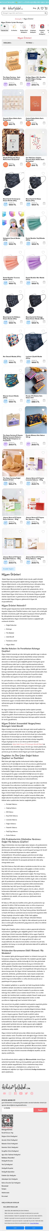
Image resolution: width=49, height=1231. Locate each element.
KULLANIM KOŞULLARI (10, 1207)
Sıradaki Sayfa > (8, 569)
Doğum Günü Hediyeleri (9, 1136)
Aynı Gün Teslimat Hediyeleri (11, 1154)
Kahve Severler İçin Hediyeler (11, 1183)
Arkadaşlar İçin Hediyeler (10, 1179)
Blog (34, 8)
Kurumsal (5, 1196)
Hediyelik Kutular (7, 1161)
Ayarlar (33, 1228)
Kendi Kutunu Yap (7, 1133)
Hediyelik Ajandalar (8, 1172)
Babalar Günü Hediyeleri (10, 1143)
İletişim (4, 1189)
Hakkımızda (5, 1192)
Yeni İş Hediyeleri (7, 1164)
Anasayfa (18, 19)
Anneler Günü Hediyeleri (10, 1140)
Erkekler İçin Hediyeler (9, 1175)
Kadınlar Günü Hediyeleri (10, 1147)
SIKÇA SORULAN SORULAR (10, 1202)
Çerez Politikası (34, 1223)
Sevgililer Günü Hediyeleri (10, 1151)
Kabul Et (15, 1228)
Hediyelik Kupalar (7, 1168)
